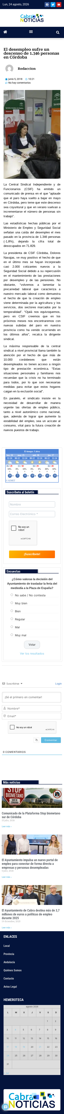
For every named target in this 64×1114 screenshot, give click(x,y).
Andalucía (9, 962)
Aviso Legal (10, 986)
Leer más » (7, 826)
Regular (20, 619)
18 (16, 1047)
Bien (18, 611)
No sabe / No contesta (30, 595)
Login (58, 683)
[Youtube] (58, 4)
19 (24, 1047)
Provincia (9, 954)
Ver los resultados (32, 653)
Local (7, 946)
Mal (17, 627)
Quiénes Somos (13, 970)
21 (40, 1047)
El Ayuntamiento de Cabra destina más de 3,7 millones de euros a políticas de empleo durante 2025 (31, 914)
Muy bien (21, 603)
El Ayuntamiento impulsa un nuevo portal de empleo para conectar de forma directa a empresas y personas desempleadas (30, 863)
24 (8, 1055)
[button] (31, 31)
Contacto (9, 978)
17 (8, 1047)
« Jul (6, 1073)
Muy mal (20, 635)
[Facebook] (47, 4)
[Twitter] (52, 4)
